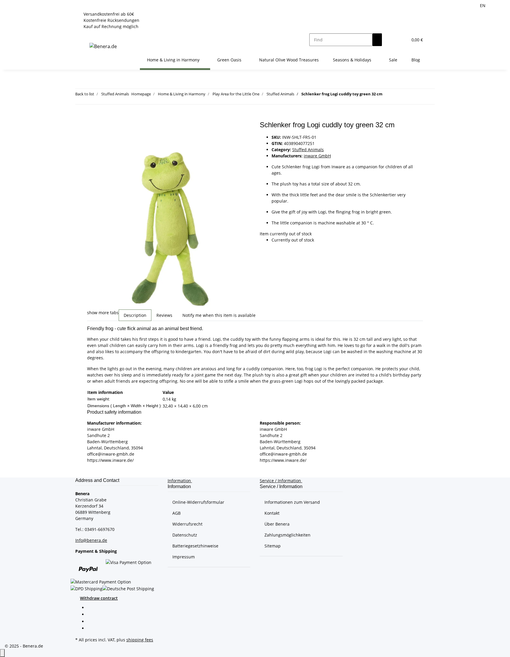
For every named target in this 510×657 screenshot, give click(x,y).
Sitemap (272, 546)
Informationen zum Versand (292, 502)
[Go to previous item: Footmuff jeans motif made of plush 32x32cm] (387, 95)
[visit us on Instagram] (92, 628)
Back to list (84, 94)
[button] (391, 40)
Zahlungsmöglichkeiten (287, 535)
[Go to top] (2, 653)
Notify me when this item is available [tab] (219, 315)
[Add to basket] (92, 117)
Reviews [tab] (164, 315)
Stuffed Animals (308, 149)
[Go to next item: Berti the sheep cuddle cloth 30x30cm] (398, 95)
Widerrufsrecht (187, 524)
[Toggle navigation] (89, 35)
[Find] (377, 39)
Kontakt (271, 513)
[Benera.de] (103, 46)
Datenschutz (184, 535)
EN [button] (483, 5)
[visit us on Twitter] (92, 615)
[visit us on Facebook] (92, 608)
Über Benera (277, 524)
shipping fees (139, 640)
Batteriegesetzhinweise (195, 546)
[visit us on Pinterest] (92, 622)
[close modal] (92, 127)
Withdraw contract (99, 598)
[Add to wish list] (92, 139)
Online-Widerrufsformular (198, 502)
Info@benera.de (91, 540)
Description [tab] (135, 315)
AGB (176, 513)
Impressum (183, 557)
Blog (415, 60)
